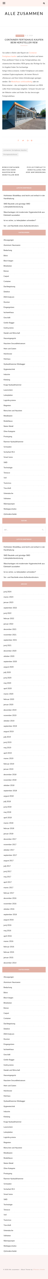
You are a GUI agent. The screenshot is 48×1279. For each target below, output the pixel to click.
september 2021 (10, 640)
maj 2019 (7, 748)
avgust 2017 (9, 861)
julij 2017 (7, 866)
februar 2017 (9, 893)
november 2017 (10, 844)
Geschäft (7, 318)
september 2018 (10, 791)
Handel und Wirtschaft (12, 333)
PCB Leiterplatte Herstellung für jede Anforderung (36, 169)
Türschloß (7, 488)
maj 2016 (7, 931)
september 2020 (10, 661)
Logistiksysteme (10, 400)
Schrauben (8, 447)
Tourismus (7, 483)
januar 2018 (8, 834)
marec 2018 (8, 823)
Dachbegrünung (9, 287)
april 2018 (8, 817)
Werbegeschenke (10, 509)
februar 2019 (9, 764)
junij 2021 (7, 645)
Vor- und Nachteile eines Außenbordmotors (21, 226)
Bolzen (6, 271)
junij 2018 (7, 807)
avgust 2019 (9, 731)
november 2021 (10, 635)
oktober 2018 (9, 785)
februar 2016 (9, 947)
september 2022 (10, 608)
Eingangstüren (9, 307)
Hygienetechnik (9, 369)
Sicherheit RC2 (9, 452)
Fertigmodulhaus (10, 154)
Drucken (7, 302)
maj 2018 (7, 812)
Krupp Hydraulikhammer (12, 385)
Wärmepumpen (9, 504)
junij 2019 (7, 742)
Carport (6, 276)
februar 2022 (9, 618)
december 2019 (10, 710)
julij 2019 (7, 737)
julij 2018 (7, 801)
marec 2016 (8, 941)
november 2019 (10, 715)
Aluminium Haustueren (12, 245)
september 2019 (10, 726)
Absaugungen (9, 240)
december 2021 (10, 629)
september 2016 (10, 914)
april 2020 (8, 688)
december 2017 (10, 839)
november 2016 (10, 904)
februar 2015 (9, 952)
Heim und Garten (10, 349)
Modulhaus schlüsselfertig (21, 82)
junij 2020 (7, 678)
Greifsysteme (9, 328)
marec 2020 (8, 694)
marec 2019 (8, 758)
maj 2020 (7, 683)
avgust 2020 (9, 667)
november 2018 (10, 780)
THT (5, 478)
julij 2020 (7, 672)
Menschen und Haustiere (13, 411)
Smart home (8, 457)
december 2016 (10, 898)
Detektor (7, 292)
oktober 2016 (9, 909)
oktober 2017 (9, 850)
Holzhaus (7, 359)
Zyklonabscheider (10, 514)
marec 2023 (8, 597)
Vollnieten (7, 498)
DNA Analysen (9, 297)
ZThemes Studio (39, 1269)
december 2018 (10, 774)
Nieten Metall (8, 426)
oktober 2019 (9, 721)
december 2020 (10, 651)
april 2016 (8, 936)
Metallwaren (8, 416)
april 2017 (8, 882)
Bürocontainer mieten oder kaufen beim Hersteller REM (10, 171)
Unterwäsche (8, 493)
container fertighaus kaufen (15, 150)
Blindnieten (8, 266)
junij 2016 (7, 925)
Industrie (7, 374)
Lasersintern (8, 390)
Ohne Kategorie (9, 431)
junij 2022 (7, 613)
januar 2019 (8, 769)
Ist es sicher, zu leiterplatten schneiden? (20, 220)
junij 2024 (7, 592)
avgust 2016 (9, 920)
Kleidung (7, 380)
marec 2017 (8, 887)
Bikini (6, 256)
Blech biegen (8, 261)
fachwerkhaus (9, 312)
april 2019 (8, 753)
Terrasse (7, 473)
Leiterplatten (8, 395)
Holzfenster (8, 354)
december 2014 (10, 963)
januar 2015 (8, 957)
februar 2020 (9, 699)
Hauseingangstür (10, 338)
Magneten (7, 405)
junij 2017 (7, 871)
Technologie (8, 468)
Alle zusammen (24, 13)
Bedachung (8, 250)
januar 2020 (8, 704)
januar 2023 (8, 602)
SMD (5, 462)
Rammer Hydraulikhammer (13, 442)
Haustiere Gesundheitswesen (14, 343)
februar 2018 (9, 828)
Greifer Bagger (9, 323)
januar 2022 (8, 624)
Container (20, 35)
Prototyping (8, 437)
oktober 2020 (9, 656)
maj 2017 (7, 877)
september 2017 (10, 855)
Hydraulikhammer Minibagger (14, 364)
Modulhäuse (8, 421)
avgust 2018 (9, 796)
